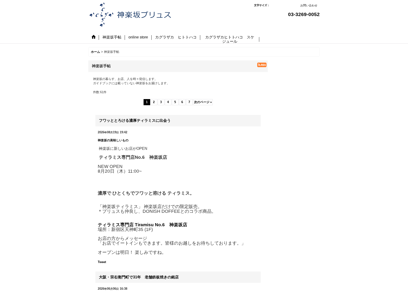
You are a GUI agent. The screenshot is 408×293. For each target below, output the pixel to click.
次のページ (203, 102)
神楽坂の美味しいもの (113, 140)
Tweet (102, 262)
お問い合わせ (308, 5)
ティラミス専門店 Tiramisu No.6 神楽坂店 (142, 224)
